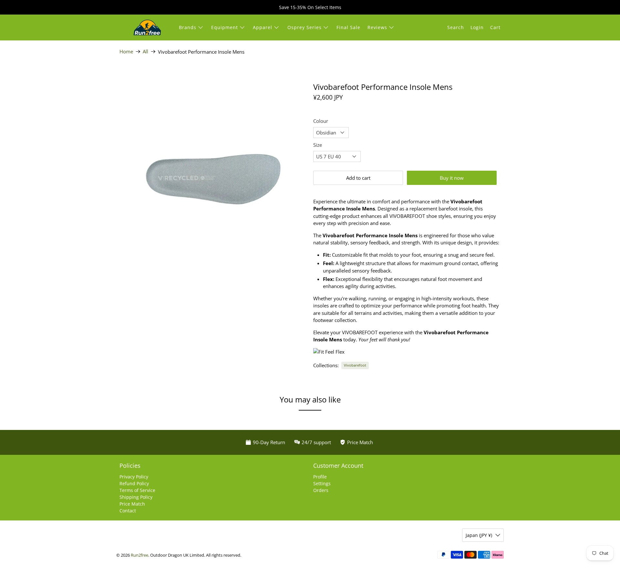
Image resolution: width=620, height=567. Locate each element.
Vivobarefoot (355, 365)
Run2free (139, 555)
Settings (322, 483)
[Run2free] (147, 27)
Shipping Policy (135, 497)
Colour (320, 121)
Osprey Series (304, 27)
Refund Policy (134, 483)
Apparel (262, 27)
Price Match (132, 504)
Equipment (224, 27)
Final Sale (348, 27)
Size (317, 145)
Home (126, 51)
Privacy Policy (133, 477)
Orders (320, 490)
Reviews (377, 27)
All (145, 51)
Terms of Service (137, 490)
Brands (187, 27)
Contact (127, 511)
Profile (320, 477)
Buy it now (452, 178)
